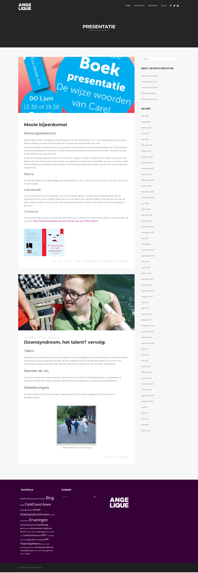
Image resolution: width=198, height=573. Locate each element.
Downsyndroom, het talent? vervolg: (64, 342)
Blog (163, 5)
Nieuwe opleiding (148, 93)
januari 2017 (146, 320)
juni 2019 (144, 238)
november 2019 (147, 232)
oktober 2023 (146, 127)
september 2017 (147, 291)
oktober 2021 (146, 174)
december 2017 (147, 279)
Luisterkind (29, 535)
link (30, 397)
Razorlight (23, 547)
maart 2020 (145, 209)
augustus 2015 (147, 401)
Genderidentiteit (36, 528)
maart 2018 (145, 267)
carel (78, 261)
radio (48, 544)
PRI (46, 539)
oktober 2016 (146, 337)
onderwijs (50, 536)
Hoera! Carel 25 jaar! (149, 87)
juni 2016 (144, 355)
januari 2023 (146, 151)
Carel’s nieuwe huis (149, 81)
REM (35, 547)
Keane (47, 532)
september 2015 (147, 395)
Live (21, 536)
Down (37, 509)
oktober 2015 (146, 389)
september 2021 (147, 180)
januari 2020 (146, 221)
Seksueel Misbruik (45, 547)
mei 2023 (144, 139)
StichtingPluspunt (27, 550)
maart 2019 (145, 244)
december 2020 (147, 192)
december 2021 (147, 162)
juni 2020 (144, 203)
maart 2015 (145, 430)
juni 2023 (144, 133)
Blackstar (42, 499)
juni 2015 (144, 413)
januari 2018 (146, 273)
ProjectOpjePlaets (30, 543)
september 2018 (147, 256)
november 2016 (147, 331)
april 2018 (145, 261)
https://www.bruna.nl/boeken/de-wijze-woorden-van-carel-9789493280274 (65, 221)
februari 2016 (146, 372)
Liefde (52, 532)
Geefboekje (42, 524)
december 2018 (147, 250)
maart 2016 (145, 366)
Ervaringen (38, 519)
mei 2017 (144, 302)
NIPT (44, 535)
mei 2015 (144, 419)
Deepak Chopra (26, 510)
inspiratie (153, 5)
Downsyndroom (31, 514)
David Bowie (42, 504)
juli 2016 (144, 349)
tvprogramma (48, 550)
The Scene (38, 551)
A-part (23, 498)
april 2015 (145, 424)
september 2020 (147, 197)
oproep (23, 540)
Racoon (43, 544)
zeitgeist (27, 554)
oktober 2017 (146, 285)
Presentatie (39, 539)
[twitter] (174, 5)
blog (60, 261)
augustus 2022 (147, 157)
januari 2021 (146, 186)
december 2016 (147, 325)
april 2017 (145, 308)
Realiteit (31, 547)
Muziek (38, 535)
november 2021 (147, 168)
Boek (22, 505)
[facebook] (170, 5)
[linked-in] (178, 5)
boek (69, 261)
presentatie (106, 261)
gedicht (34, 525)
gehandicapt (24, 528)
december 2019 (147, 226)
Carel (29, 504)
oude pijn (30, 539)
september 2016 (147, 343)
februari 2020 (146, 215)
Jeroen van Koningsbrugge (35, 532)
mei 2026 (144, 116)
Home (128, 5)
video (22, 554)
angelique (139, 5)
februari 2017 (146, 314)
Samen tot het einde (149, 76)
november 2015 (147, 384)
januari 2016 (146, 378)
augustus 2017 (147, 296)
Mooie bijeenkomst (45, 124)
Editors (26, 521)
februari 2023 (146, 145)
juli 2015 (144, 407)
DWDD (45, 514)
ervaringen (91, 261)
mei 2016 (144, 360)
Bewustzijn (35, 499)
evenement (25, 525)
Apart (28, 498)
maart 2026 (145, 122)
